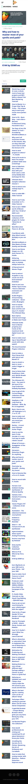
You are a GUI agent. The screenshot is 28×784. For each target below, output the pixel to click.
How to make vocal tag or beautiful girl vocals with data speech (19, 341)
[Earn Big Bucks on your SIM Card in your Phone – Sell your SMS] (6, 567)
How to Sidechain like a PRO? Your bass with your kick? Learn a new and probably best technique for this (18, 171)
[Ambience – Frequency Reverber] (6, 519)
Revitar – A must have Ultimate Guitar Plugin (18, 427)
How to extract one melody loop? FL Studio (19, 189)
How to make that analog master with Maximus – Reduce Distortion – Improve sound (19, 758)
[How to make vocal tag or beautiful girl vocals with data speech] (6, 339)
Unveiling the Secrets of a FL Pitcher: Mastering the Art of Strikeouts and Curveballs (18, 746)
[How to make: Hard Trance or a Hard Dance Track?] (6, 576)
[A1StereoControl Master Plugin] (6, 269)
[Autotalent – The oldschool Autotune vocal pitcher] (6, 512)
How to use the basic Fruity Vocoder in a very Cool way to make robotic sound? (18, 436)
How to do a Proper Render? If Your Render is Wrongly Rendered (19, 615)
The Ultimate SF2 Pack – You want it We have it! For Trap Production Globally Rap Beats (18, 384)
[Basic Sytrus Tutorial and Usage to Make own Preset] (6, 317)
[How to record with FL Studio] (6, 481)
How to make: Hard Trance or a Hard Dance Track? (19, 576)
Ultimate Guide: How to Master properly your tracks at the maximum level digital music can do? (18, 329)
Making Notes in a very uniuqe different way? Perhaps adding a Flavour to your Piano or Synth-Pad (19, 669)
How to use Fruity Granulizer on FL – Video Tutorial (18, 202)
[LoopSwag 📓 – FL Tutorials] (15, 2)
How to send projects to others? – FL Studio (18, 152)
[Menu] (2, 2)
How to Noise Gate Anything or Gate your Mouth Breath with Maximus (19, 374)
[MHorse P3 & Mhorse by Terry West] (6, 553)
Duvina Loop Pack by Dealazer (18, 540)
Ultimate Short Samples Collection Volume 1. (19, 182)
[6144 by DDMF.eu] (14, 53)
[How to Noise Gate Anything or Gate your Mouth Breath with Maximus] (6, 373)
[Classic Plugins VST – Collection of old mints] (6, 505)
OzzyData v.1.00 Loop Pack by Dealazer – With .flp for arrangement (19, 403)
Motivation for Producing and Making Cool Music (19, 652)
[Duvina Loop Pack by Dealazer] (6, 540)
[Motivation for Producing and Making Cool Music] (6, 652)
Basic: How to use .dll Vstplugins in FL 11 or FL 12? (19, 411)
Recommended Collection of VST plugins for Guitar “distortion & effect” (18, 220)
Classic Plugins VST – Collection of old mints (19, 506)
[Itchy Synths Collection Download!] (6, 546)
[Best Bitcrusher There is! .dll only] (6, 228)
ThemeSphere (22, 779)
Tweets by (4, 84)
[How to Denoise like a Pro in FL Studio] (6, 475)
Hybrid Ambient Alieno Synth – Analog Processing (18, 534)
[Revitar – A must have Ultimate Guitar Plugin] (6, 427)
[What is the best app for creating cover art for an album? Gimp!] (6, 692)
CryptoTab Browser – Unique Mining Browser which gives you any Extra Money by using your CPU (19, 713)
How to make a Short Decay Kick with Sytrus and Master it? (18, 356)
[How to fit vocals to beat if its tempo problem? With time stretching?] (6, 159)
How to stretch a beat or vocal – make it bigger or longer (18, 365)
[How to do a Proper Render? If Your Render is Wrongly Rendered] (6, 614)
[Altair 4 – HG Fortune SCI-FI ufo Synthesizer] (6, 526)
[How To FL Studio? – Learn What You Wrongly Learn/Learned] (6, 632)
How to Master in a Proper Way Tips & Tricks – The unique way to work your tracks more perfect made (19, 109)
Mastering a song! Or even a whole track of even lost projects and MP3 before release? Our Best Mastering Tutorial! (19, 95)
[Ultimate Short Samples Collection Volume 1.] (6, 181)
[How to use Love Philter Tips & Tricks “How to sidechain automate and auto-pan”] (6, 286)
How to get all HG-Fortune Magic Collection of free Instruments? (18, 394)
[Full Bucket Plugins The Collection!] (6, 723)
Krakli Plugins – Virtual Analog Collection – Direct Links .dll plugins (18, 299)
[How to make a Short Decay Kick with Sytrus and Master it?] (6, 355)
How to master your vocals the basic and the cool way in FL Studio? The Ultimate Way (18, 309)
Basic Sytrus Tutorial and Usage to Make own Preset (19, 318)
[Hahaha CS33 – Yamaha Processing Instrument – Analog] (6, 496)
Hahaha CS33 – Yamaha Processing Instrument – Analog (19, 498)
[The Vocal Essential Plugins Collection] (6, 348)
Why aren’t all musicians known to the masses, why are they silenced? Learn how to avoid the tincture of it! (19, 142)
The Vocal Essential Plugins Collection (19, 348)
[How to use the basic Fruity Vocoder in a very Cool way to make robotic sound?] (6, 434)
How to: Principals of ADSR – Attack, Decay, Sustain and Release (19, 624)
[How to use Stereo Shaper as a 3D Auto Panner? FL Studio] (6, 251)
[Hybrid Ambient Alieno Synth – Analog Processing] (6, 533)
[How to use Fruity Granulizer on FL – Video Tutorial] (6, 201)
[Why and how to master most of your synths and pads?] (14, 18)
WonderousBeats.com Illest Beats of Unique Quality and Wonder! (20, 244)
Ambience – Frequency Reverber (16, 520)
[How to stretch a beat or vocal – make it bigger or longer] (6, 364)
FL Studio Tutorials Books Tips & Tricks (11, 24)
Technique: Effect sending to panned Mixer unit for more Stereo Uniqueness (19, 702)
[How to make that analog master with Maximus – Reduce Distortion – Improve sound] (6, 756)
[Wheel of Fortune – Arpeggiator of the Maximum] (6, 445)
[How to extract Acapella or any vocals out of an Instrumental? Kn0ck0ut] (6, 275)
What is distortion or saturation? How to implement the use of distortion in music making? (19, 643)
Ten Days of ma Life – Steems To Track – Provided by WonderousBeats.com (20, 131)
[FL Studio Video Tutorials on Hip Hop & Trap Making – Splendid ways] (6, 596)
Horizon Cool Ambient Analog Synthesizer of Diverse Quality (18, 489)
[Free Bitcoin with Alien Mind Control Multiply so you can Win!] (6, 235)
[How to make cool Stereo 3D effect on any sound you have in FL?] (6, 418)
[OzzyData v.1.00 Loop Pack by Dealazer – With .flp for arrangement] (6, 402)
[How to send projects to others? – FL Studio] (6, 152)
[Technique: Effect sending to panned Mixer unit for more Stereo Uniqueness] (6, 701)
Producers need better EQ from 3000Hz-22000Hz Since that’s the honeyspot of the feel (18, 586)
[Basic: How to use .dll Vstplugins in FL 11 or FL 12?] (6, 411)
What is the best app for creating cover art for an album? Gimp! (18, 693)
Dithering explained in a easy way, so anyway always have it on (19, 261)
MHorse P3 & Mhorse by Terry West (18, 554)
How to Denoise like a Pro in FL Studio (19, 474)
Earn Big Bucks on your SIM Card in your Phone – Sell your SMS (18, 568)
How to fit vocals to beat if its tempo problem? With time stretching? (19, 160)
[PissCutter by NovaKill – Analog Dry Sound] (6, 468)
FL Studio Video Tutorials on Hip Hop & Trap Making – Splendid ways (19, 597)
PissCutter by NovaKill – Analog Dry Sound (18, 468)
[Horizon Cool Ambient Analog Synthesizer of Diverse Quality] (6, 487)
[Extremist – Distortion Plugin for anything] (6, 452)
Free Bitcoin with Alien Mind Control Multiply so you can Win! (19, 236)
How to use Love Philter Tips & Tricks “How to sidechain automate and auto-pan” (19, 288)
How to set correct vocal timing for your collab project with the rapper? (18, 606)
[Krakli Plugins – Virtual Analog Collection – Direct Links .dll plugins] (6, 297)
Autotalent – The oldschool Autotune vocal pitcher (19, 513)
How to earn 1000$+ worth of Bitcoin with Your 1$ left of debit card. (19, 210)
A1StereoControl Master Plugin (18, 268)
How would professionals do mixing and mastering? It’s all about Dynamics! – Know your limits (18, 733)
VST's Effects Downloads (8, 58)
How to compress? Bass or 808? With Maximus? (18, 659)
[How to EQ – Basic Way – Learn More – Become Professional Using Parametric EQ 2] (6, 119)
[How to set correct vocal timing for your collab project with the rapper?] (6, 605)
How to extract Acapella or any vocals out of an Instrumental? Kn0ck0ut (17, 277)
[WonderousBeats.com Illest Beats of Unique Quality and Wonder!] (6, 244)
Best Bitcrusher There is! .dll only (18, 228)
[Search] (26, 2)
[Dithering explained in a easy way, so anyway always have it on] (6, 260)
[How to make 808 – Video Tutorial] (6, 195)
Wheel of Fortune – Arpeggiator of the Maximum (18, 445)
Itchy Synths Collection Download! (16, 547)
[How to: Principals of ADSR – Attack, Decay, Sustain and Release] (6, 623)
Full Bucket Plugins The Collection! (19, 723)
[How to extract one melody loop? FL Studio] (6, 188)
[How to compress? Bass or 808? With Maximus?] (6, 659)
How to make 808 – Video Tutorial (18, 195)
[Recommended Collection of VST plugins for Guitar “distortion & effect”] (6, 217)
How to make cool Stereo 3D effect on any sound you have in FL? (19, 419)
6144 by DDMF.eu (11, 65)
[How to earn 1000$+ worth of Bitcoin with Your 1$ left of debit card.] (6, 208)
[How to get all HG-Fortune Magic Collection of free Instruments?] (6, 393)
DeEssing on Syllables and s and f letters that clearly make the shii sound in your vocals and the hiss (19, 682)
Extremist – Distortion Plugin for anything (18, 452)
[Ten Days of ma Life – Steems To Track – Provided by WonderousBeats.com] (6, 130)
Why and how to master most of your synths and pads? (13, 34)
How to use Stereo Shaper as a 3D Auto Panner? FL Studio (18, 252)
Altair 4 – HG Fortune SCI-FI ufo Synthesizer (18, 527)
